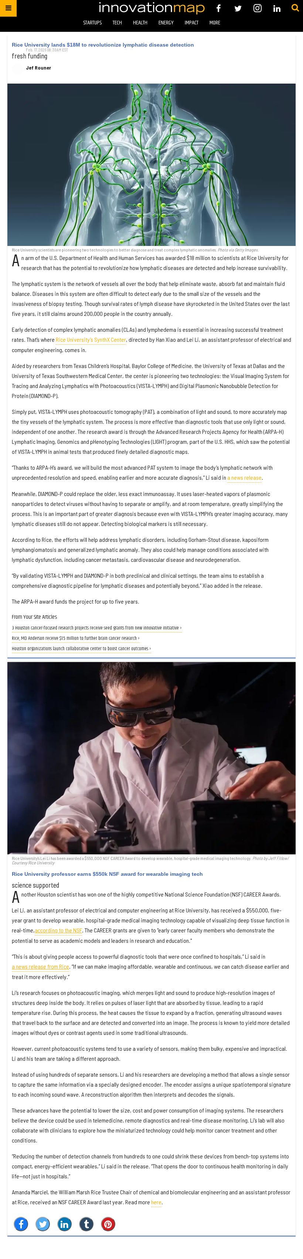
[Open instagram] (257, 8)
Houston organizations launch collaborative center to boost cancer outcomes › (81, 649)
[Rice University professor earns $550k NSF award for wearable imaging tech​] (151, 758)
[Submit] (295, 8)
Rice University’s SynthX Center (91, 339)
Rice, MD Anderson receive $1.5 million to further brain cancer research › (76, 638)
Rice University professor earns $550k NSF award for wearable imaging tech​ (107, 874)
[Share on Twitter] (42, 1224)
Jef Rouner (38, 67)
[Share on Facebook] (21, 1224)
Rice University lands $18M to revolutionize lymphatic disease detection (103, 45)
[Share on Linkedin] (64, 1224)
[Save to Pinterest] (108, 1224)
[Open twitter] (238, 8)
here (156, 1201)
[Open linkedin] (277, 8)
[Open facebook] (218, 8)
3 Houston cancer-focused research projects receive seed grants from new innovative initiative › (97, 628)
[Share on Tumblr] (86, 1224)
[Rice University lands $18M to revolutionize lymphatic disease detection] (151, 165)
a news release (244, 477)
